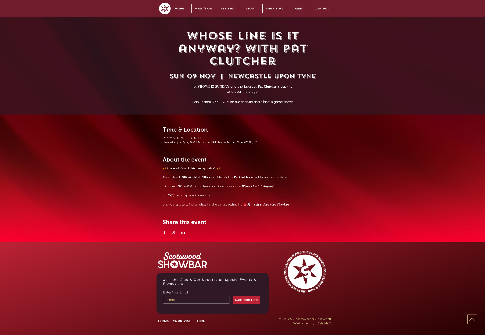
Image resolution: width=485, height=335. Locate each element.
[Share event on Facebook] (164, 232)
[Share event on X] (174, 232)
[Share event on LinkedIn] (183, 232)
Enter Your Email (175, 292)
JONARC (324, 323)
